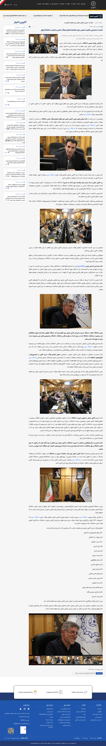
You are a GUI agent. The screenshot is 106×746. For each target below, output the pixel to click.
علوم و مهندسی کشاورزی (80, 720)
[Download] (95, 615)
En (11, 5)
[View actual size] (89, 615)
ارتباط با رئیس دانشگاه (77, 692)
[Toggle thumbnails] (84, 615)
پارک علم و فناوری (66, 725)
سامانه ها (62, 4)
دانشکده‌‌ (68, 4)
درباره (79, 4)
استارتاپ (51, 717)
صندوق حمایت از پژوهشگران (64, 720)
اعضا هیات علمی (54, 4)
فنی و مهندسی (98, 717)
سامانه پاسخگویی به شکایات (25, 692)
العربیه (7, 5)
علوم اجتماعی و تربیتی (81, 712)
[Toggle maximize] (100, 615)
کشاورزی (99, 712)
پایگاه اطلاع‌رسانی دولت (65, 717)
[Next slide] (98, 640)
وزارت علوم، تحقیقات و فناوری (64, 712)
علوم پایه (99, 709)
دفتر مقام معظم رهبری (65, 709)
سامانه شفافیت (49, 723)
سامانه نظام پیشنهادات (52, 692)
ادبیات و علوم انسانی (97, 714)
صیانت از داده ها (49, 720)
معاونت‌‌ (73, 4)
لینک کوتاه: (99, 673)
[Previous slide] (33, 640)
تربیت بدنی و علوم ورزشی (95, 720)
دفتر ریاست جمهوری (66, 714)
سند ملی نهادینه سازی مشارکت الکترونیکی (46, 726)
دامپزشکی (83, 709)
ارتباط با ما (39, 4)
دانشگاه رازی (87, 114)
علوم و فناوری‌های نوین (81, 717)
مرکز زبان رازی (50, 712)
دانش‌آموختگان (49, 709)
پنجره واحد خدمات (45, 4)
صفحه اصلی (83, 4)
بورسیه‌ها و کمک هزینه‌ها (64, 723)
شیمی (84, 714)
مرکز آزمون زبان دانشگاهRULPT (46, 714)
